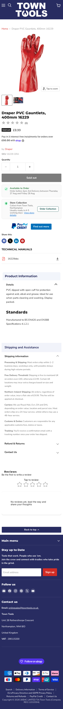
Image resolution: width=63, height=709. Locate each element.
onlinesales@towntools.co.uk (24, 607)
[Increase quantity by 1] (30, 167)
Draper (8, 149)
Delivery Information (25, 689)
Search (9, 689)
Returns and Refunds (16, 696)
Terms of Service (46, 689)
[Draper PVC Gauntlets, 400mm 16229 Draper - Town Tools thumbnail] (7, 100)
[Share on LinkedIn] (16, 240)
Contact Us (51, 696)
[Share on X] (10, 240)
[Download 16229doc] (57, 259)
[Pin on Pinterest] (22, 240)
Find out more (41, 226)
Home (5, 28)
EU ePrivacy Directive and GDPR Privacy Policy (30, 693)
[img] (13, 123)
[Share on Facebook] (4, 240)
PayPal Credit (36, 696)
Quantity (6, 160)
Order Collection (48, 209)
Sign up (49, 572)
